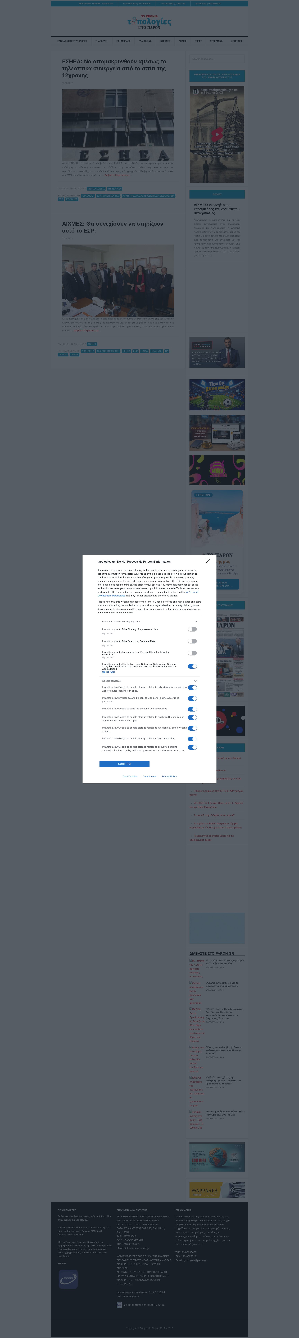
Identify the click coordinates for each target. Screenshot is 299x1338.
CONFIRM (124, 764)
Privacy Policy (169, 776)
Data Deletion (130, 776)
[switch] (192, 629)
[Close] (209, 562)
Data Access (149, 776)
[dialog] (149, 669)
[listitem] (149, 621)
